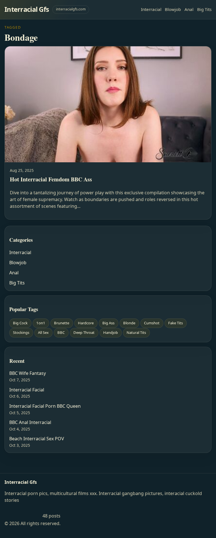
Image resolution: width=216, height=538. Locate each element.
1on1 (40, 322)
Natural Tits (136, 332)
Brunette (61, 322)
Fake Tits (175, 322)
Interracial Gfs (26, 9)
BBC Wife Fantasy (27, 373)
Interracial (151, 9)
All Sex (43, 332)
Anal (189, 9)
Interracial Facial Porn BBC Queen (45, 406)
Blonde (129, 322)
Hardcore (86, 322)
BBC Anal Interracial (30, 422)
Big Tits (204, 9)
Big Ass (108, 322)
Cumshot (151, 322)
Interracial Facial (26, 390)
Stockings (21, 332)
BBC (61, 332)
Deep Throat (83, 332)
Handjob (110, 332)
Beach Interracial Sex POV (36, 439)
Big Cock (20, 322)
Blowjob (173, 9)
